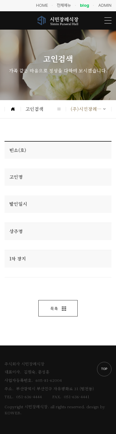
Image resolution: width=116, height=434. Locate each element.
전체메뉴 (64, 5)
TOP (104, 369)
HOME (42, 5)
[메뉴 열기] (107, 20)
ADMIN (104, 5)
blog (84, 5)
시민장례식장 (58, 20)
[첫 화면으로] (13, 109)
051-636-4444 (29, 396)
